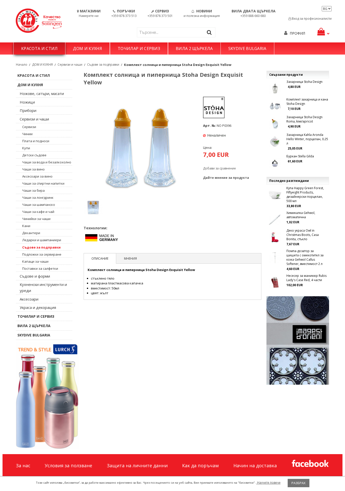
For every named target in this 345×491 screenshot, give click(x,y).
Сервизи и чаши (70, 64)
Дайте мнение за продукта (226, 178)
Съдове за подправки (103, 64)
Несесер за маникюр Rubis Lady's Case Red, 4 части (306, 278)
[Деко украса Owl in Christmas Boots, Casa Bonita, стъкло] (275, 237)
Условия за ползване (68, 465)
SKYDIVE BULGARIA (247, 48)
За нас (23, 465)
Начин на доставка (255, 465)
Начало (21, 64)
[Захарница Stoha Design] (275, 88)
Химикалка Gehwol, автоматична (300, 215)
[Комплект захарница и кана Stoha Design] (275, 106)
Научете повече (268, 482)
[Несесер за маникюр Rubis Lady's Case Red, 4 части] (275, 282)
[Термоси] (47, 395)
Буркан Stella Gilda (300, 156)
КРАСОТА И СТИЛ (39, 48)
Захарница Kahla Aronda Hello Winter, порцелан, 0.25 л (307, 139)
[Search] (210, 32)
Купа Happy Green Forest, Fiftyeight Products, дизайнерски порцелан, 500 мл (305, 194)
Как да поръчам (200, 465)
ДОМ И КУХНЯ (87, 48)
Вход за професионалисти (311, 18)
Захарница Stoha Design (304, 82)
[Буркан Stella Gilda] (275, 163)
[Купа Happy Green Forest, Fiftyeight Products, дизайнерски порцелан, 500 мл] (275, 195)
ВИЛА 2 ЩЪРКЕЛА (194, 48)
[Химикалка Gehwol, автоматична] (275, 219)
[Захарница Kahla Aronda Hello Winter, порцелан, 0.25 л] (275, 141)
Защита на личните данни (137, 465)
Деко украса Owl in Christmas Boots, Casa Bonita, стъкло (302, 234)
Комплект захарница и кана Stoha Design (307, 101)
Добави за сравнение (219, 168)
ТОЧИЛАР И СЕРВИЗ (139, 48)
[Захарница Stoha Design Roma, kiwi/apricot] (275, 124)
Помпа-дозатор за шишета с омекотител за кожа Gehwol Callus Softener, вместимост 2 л (305, 257)
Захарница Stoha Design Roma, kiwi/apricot (304, 119)
